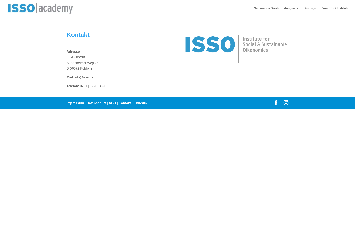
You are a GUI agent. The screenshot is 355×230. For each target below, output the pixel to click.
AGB (112, 103)
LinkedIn (140, 103)
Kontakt (125, 103)
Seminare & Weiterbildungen (274, 8)
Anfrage (310, 8)
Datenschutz (96, 103)
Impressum (75, 103)
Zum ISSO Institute (334, 8)
